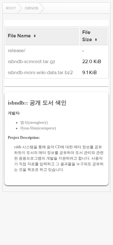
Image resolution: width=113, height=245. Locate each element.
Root (11, 8)
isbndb (31, 8)
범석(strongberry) (34, 122)
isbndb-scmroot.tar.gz (31, 61)
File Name (19, 36)
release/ (16, 50)
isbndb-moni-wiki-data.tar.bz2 (40, 72)
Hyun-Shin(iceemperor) (38, 128)
